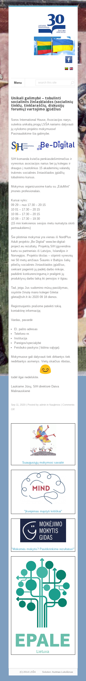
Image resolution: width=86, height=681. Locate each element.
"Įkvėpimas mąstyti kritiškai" (43, 511)
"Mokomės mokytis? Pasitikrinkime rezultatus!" (43, 549)
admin (42, 404)
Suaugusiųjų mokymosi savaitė (43, 462)
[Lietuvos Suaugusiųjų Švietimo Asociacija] (52, 33)
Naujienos (54, 404)
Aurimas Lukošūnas (62, 672)
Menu (18, 82)
